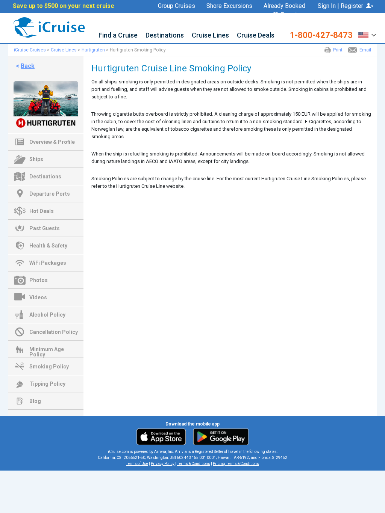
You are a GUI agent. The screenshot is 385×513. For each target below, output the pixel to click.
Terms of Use (137, 464)
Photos (38, 280)
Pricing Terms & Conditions (236, 464)
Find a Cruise (118, 35)
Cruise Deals (255, 35)
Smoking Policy (49, 367)
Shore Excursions (229, 6)
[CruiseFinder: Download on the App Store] (162, 436)
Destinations (165, 35)
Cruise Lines (210, 35)
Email (365, 50)
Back (28, 65)
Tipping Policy (47, 384)
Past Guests (44, 228)
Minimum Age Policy (46, 350)
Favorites (292, 15)
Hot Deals (41, 211)
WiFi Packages (47, 263)
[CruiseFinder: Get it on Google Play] (219, 436)
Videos (38, 297)
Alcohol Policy (47, 315)
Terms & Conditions (193, 464)
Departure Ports (49, 194)
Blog (35, 401)
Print (338, 50)
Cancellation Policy (53, 332)
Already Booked (284, 6)
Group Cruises (176, 6)
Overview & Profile (52, 142)
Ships (36, 159)
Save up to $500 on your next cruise (63, 6)
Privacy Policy (162, 464)
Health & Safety (48, 246)
